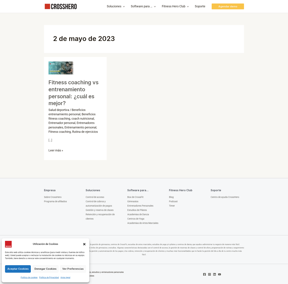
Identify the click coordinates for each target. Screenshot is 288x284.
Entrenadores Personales (140, 205)
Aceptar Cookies (18, 268)
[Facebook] (204, 274)
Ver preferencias (73, 268)
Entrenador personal (61, 123)
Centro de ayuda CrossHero (225, 197)
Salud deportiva (58, 110)
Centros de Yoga (135, 218)
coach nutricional (83, 118)
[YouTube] (219, 274)
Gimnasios (132, 201)
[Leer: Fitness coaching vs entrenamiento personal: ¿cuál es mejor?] (61, 67)
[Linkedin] (214, 274)
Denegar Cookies (45, 268)
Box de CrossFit (135, 197)
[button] (84, 244)
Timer (172, 205)
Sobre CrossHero (53, 197)
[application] (123, 6)
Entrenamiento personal (80, 127)
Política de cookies (29, 277)
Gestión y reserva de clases (100, 210)
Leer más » (55, 150)
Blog (171, 197)
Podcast (173, 201)
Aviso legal (65, 277)
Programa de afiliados (55, 201)
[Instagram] (209, 274)
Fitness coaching (59, 131)
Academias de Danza (138, 214)
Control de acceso (95, 197)
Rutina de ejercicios (85, 131)
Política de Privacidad (49, 277)
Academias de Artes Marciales (142, 223)
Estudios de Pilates (137, 210)
